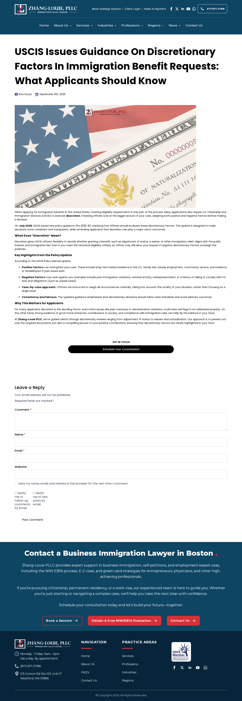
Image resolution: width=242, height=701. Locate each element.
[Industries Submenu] (114, 25)
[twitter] (177, 9)
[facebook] (171, 9)
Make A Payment (155, 9)
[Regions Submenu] (162, 25)
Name (20, 434)
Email (19, 450)
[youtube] (188, 9)
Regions (154, 25)
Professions (130, 25)
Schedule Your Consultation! (121, 349)
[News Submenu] (179, 25)
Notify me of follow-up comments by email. (22, 500)
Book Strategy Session (106, 9)
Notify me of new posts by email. (40, 498)
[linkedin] (182, 9)
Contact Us (194, 25)
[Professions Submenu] (141, 25)
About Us (61, 25)
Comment (23, 409)
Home (44, 25)
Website (21, 466)
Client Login (132, 9)
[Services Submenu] (91, 25)
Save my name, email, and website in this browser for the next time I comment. (73, 483)
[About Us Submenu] (69, 25)
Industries (105, 25)
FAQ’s (85, 672)
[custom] (194, 9)
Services (82, 25)
